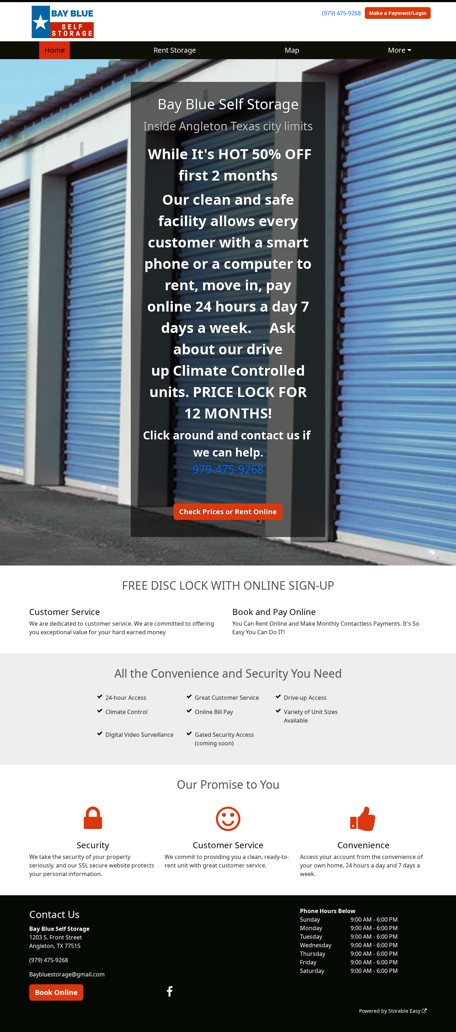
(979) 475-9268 (341, 13)
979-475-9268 (228, 469)
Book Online (56, 992)
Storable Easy (405, 1010)
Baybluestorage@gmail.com (67, 974)
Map (292, 50)
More (396, 50)
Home (55, 50)
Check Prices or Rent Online (228, 511)
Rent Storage (175, 50)
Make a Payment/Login (397, 13)
